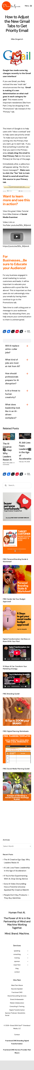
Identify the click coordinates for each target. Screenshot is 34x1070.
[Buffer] (21, 331)
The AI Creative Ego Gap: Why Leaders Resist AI (7, 451)
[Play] (5, 659)
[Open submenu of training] (27, 958)
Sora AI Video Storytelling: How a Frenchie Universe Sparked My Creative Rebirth (16, 887)
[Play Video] (17, 236)
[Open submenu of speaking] (27, 951)
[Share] (4, 331)
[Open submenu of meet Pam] (27, 965)
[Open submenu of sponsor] (27, 961)
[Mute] (26, 659)
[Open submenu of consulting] (27, 954)
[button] (4, 449)
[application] (17, 653)
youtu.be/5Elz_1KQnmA (21, 225)
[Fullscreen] (29, 659)
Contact (17, 1035)
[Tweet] (12, 331)
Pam (5, 105)
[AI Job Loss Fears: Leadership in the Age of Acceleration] (25, 436)
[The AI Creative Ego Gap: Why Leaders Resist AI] (9, 436)
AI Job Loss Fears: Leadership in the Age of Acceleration (25, 450)
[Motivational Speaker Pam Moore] (11, 2)
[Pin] (17, 331)
